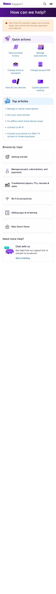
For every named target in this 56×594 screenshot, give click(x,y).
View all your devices (15, 88)
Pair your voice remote (18, 115)
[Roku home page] (7, 4)
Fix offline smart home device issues (25, 121)
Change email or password (16, 71)
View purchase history (16, 54)
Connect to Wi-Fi (15, 127)
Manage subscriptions (40, 54)
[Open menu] (51, 4)
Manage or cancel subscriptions (22, 109)
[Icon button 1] (44, 3)
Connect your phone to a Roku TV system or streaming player (23, 135)
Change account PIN (40, 70)
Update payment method (40, 89)
